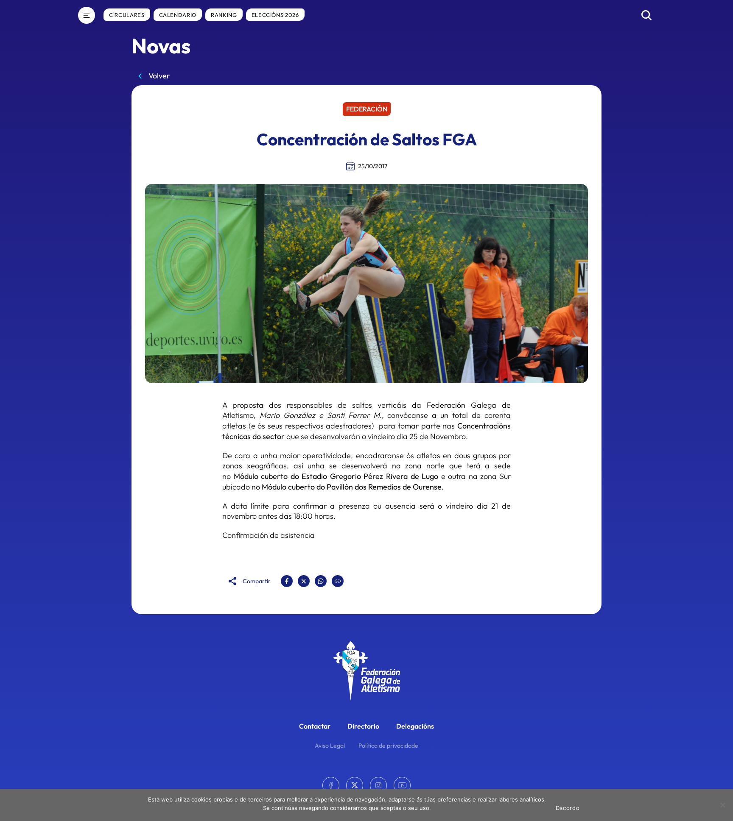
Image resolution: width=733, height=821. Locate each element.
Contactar (314, 726)
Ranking (224, 14)
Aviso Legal (330, 745)
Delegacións (415, 726)
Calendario (178, 14)
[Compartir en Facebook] (287, 581)
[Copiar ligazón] (338, 581)
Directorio (363, 726)
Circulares (127, 14)
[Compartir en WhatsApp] (321, 581)
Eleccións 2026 (275, 14)
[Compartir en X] (304, 581)
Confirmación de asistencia (268, 535)
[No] (722, 805)
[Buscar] (646, 15)
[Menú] (86, 15)
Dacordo (568, 807)
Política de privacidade (388, 745)
